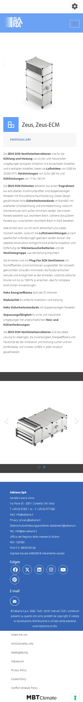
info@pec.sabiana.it (26, 531)
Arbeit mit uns (19, 635)
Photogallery (20, 139)
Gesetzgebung (19, 652)
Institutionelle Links (22, 643)
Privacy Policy (19, 670)
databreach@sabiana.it (63, 525)
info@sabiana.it (24, 514)
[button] (5, 422)
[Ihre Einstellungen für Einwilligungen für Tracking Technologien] (75, 698)
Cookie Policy (18, 679)
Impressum (17, 661)
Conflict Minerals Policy (24, 688)
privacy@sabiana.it (30, 520)
